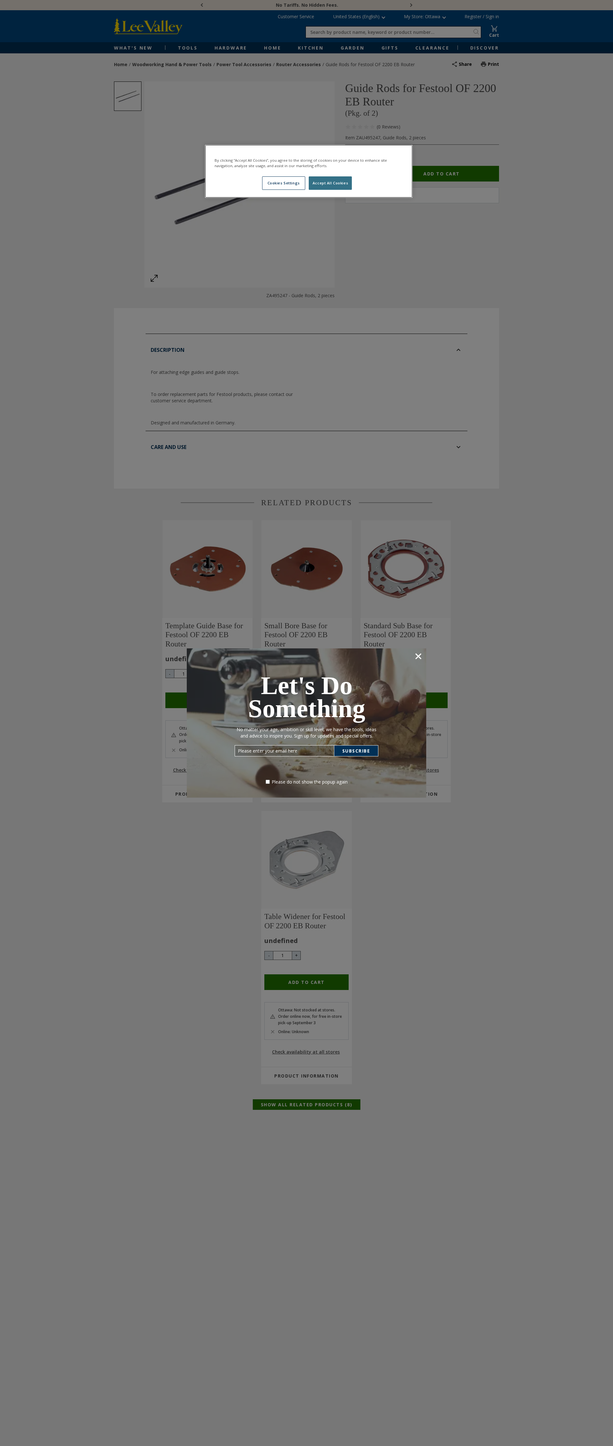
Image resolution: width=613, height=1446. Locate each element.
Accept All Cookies (330, 183)
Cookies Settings (284, 183)
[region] (308, 171)
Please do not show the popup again (310, 782)
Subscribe (356, 751)
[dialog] (306, 723)
